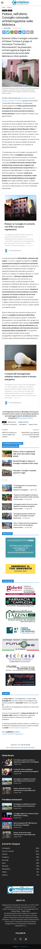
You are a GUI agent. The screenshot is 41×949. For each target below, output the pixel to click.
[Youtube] (26, 939)
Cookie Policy (25, 911)
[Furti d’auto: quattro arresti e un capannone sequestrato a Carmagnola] (7, 762)
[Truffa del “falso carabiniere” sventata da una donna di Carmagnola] (7, 771)
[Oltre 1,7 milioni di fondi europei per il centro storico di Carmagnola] (7, 525)
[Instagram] (20, 939)
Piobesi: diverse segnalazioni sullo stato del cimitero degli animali (24, 454)
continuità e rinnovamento (10, 424)
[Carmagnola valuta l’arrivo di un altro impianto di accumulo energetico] (7, 506)
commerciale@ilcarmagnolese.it (12, 734)
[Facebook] (15, 939)
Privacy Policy (15, 911)
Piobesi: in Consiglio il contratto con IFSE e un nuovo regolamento (20, 227)
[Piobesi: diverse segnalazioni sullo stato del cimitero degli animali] (7, 453)
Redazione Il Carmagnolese (20, 490)
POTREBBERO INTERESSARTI (12, 443)
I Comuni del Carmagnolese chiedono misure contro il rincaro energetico (20, 377)
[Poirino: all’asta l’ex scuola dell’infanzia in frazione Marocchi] (7, 790)
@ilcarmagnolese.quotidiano (20, 747)
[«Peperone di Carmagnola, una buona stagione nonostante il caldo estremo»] (7, 497)
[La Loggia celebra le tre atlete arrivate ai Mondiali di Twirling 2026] (7, 816)
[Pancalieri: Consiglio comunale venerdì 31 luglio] (7, 472)
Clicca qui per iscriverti (25, 418)
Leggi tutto (30, 245)
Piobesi (10, 10)
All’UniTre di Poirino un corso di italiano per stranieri (9, 435)
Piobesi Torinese (33, 424)
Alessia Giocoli (17, 518)
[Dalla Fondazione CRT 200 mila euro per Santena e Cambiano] (7, 825)
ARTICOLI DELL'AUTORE (10, 446)
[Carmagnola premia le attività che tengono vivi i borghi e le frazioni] (7, 516)
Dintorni (9, 7)
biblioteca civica (12, 422)
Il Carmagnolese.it (23, 946)
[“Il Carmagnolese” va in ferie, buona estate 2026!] (7, 488)
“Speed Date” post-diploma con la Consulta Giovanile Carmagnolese (30, 435)
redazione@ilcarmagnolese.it (19, 728)
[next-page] (6, 480)
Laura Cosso (7, 28)
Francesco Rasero (18, 499)
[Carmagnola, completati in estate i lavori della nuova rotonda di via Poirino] (7, 781)
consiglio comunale (23, 422)
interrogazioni (22, 424)
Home (3, 7)
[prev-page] (3, 480)
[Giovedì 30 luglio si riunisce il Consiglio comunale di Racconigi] (7, 463)
